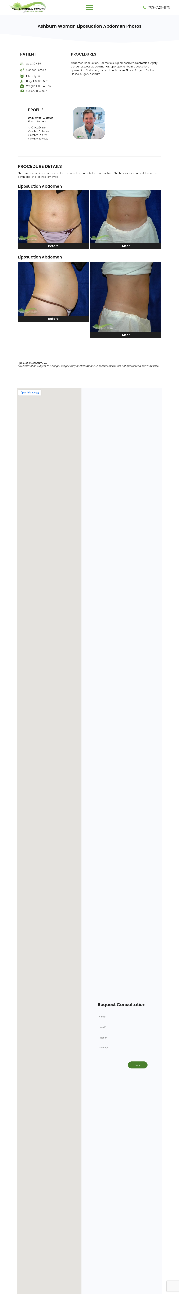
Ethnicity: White (35, 76)
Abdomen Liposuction (84, 63)
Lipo (113, 66)
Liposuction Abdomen (84, 70)
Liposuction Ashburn (112, 70)
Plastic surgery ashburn (85, 74)
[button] (89, 7)
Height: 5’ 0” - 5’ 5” (37, 81)
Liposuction (141, 66)
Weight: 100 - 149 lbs (38, 86)
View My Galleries (38, 131)
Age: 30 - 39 (33, 63)
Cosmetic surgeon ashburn (116, 63)
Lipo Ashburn (125, 66)
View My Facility (37, 135)
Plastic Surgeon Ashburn (141, 70)
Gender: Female (36, 70)
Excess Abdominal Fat (96, 66)
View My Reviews (38, 138)
